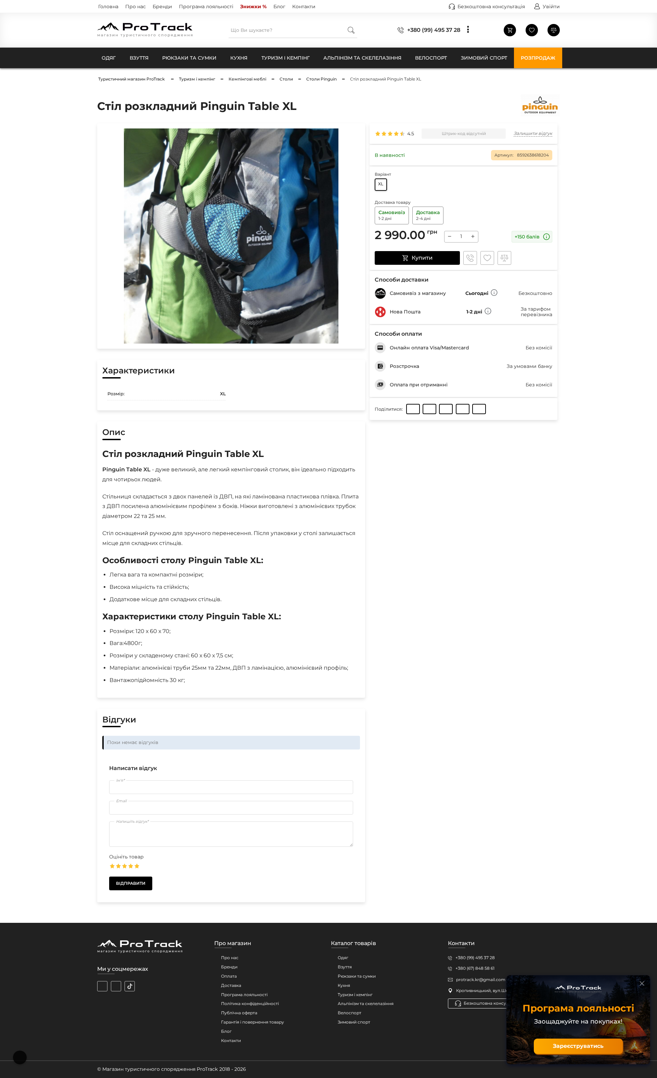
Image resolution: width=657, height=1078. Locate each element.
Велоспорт (349, 1012)
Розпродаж (538, 58)
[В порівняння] (504, 258)
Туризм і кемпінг (355, 994)
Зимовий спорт (354, 1022)
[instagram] (102, 986)
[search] (351, 30)
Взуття (345, 966)
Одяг (343, 957)
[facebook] (116, 986)
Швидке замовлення (470, 258)
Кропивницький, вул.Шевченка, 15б (493, 990)
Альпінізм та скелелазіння (366, 1003)
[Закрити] (642, 983)
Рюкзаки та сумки (357, 976)
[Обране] (531, 30)
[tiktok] (130, 986)
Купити (422, 258)
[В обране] (487, 258)
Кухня (344, 985)
